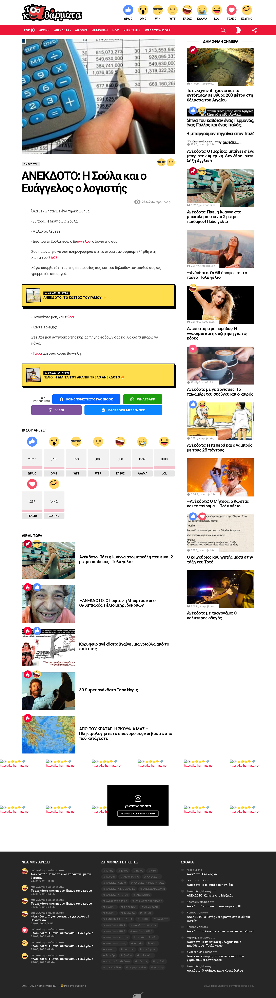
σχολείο (160, 961)
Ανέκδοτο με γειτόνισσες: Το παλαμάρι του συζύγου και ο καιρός (220, 391)
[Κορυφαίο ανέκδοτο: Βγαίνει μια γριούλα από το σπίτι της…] (48, 647)
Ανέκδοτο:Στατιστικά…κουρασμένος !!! (214, 906)
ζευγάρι (111, 955)
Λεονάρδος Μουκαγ (199, 891)
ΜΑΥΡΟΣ (111, 913)
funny (109, 871)
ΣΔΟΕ (53, 257)
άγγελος (84, 241)
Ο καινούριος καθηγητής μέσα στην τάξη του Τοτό (220, 559)
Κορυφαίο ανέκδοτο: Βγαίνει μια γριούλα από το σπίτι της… (124, 646)
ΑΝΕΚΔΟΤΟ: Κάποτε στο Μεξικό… (210, 895)
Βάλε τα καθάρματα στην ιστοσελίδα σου (229, 986)
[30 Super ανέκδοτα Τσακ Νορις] (48, 691)
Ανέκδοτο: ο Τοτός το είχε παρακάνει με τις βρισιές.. (61, 876)
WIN (157, 18)
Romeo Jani (195, 912)
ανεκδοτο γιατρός (117, 937)
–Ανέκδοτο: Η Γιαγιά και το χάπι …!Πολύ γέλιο (62, 933)
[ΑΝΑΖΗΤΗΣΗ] (216, 30)
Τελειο (232, 18)
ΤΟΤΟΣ (144, 919)
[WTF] (171, 162)
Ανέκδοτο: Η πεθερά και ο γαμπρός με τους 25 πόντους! (219, 447)
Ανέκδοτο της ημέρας (148, 901)
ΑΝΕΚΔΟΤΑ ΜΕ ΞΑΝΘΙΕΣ (120, 889)
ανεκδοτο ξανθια (147, 937)
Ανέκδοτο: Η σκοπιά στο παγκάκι (210, 885)
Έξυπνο (246, 18)
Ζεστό (28, 587)
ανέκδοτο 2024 (115, 925)
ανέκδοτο (162, 919)
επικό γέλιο (149, 949)
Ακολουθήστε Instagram (137, 813)
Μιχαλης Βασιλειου (198, 937)
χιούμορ (159, 967)
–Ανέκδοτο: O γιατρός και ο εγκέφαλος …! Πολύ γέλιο (60, 918)
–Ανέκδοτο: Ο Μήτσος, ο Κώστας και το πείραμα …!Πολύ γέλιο (218, 503)
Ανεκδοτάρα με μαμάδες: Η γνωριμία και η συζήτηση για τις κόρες (217, 333)
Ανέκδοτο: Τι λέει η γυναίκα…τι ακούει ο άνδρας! (220, 931)
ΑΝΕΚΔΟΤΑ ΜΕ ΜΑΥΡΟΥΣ (149, 883)
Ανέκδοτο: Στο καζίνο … (203, 874)
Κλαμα (202, 18)
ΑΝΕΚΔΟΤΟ (143, 895)
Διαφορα (81, 30)
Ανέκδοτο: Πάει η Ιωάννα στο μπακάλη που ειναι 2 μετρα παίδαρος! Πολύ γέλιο (126, 559)
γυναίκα (111, 949)
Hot (115, 30)
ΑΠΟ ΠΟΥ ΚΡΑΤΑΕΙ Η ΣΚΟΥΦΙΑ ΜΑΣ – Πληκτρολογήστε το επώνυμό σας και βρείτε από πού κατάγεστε (125, 733)
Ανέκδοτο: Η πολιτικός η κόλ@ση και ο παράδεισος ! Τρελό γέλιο (214, 944)
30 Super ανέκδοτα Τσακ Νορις (108, 690)
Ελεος (187, 18)
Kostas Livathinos (198, 902)
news (139, 871)
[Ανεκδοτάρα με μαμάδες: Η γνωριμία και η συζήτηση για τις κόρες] (220, 305)
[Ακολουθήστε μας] (247, 30)
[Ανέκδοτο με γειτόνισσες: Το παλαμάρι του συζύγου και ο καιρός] (220, 366)
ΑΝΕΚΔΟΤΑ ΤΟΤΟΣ (117, 895)
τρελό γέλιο (113, 967)
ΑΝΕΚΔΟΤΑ (153, 877)
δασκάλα (129, 949)
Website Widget (158, 30)
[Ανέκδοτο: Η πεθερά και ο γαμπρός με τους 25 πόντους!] (220, 421)
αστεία (138, 943)
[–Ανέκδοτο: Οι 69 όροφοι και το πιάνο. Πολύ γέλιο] (220, 249)
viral (154, 871)
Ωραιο (128, 18)
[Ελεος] (37, 674)
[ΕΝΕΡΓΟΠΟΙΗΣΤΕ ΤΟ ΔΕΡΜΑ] (231, 30)
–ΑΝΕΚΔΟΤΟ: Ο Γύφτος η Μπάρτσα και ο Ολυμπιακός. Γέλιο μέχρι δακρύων (117, 603)
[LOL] (202, 404)
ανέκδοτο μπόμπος (145, 925)
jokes (124, 871)
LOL (216, 18)
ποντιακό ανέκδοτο (118, 961)
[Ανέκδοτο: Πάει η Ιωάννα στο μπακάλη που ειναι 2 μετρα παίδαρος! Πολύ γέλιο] (48, 560)
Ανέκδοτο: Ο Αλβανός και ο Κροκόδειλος (215, 970)
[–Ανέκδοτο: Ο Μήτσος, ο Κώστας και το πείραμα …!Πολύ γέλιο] (220, 477)
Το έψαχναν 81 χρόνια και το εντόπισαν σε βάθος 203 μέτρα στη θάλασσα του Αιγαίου (220, 95)
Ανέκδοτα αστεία (116, 901)
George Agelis (196, 880)
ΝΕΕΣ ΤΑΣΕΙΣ (131, 30)
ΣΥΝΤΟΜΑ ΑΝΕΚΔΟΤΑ (119, 919)
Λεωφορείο (151, 907)
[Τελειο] (202, 516)
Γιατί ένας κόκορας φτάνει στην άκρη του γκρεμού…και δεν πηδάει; (215, 958)
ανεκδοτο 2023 (142, 931)
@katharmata (138, 806)
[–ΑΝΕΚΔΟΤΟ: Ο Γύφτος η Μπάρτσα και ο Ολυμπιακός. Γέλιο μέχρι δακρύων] (48, 604)
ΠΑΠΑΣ (147, 913)
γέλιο (154, 943)
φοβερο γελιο (137, 967)
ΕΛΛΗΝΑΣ (130, 907)
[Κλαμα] (202, 111)
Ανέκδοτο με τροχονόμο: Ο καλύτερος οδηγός (212, 615)
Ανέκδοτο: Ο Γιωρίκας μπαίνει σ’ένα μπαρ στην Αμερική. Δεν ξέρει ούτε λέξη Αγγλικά (220, 156)
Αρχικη (44, 30)
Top (29, 30)
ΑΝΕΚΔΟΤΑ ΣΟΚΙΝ (154, 889)
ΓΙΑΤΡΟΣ (111, 907)
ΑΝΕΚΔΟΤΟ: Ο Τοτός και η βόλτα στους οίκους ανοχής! (218, 919)
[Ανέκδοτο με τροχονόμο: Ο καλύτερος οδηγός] (220, 589)
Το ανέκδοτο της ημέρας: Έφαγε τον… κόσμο (61, 890)
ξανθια (128, 955)
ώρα (70, 317)
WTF (173, 18)
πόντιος (143, 961)
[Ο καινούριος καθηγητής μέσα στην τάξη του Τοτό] (220, 533)
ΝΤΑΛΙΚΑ (129, 913)
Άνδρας (110, 877)
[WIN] (161, 162)
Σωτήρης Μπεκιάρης (199, 952)
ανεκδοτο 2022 (115, 931)
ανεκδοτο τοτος (116, 943)
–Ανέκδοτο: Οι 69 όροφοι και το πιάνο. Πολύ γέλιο (217, 275)
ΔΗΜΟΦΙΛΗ (100, 30)
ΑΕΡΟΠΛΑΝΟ (131, 877)
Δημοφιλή (193, 349)
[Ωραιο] (37, 587)
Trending (28, 544)
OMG (143, 18)
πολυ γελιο (146, 955)
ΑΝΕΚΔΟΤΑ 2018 (116, 883)
